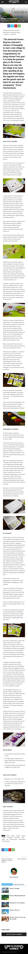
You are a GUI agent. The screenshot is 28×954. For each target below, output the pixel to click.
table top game (22, 839)
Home (2, 5)
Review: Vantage (14, 888)
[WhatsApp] (19, 25)
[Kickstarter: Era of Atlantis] (5, 904)
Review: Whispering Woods (17, 895)
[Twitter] (12, 25)
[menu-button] (3, 2)
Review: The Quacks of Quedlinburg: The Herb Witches (7, 860)
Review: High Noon (22, 859)
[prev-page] (2, 925)
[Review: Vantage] (5, 890)
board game (10, 837)
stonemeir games (13, 839)
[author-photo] (14, 875)
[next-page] (5, 925)
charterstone (17, 837)
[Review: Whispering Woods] (5, 897)
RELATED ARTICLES (7, 884)
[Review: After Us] (5, 911)
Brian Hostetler (5, 20)
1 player (7, 835)
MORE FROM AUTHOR (19, 884)
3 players (18, 835)
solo (7, 839)
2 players (13, 835)
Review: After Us (14, 910)
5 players (4, 837)
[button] (26, 2)
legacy (3, 839)
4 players (23, 835)
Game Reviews (8, 5)
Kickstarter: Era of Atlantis (17, 903)
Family (22, 837)
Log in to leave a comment (14, 934)
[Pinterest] (15, 25)
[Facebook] (8, 25)
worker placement (6, 841)
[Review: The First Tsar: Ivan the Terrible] (5, 919)
